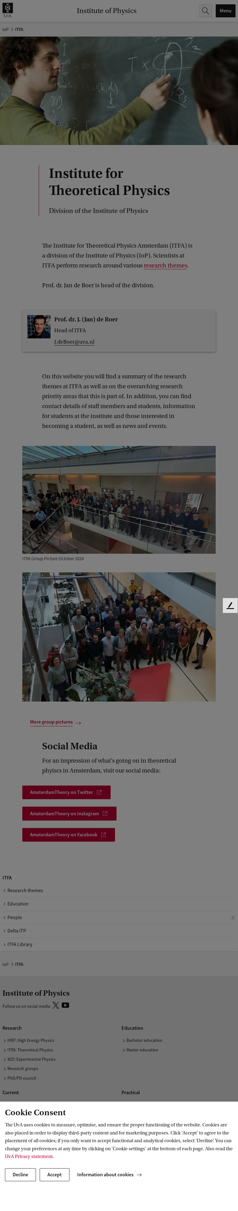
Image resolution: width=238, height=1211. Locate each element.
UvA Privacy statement (29, 1156)
